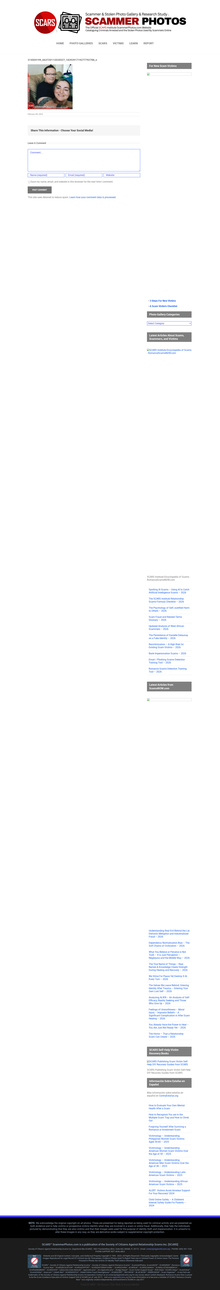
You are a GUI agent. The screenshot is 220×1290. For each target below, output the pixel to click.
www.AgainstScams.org (118, 1277)
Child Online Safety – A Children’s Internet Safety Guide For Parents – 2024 (167, 1202)
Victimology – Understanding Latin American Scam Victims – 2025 (167, 1174)
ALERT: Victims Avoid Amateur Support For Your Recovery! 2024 (169, 1192)
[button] (163, 43)
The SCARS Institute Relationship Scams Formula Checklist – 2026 (166, 600)
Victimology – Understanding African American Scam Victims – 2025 (168, 1183)
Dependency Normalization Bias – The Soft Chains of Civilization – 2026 (169, 944)
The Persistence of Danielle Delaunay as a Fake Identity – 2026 (168, 637)
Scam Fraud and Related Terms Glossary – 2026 (165, 618)
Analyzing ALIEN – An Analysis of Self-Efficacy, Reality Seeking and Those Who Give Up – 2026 (169, 1000)
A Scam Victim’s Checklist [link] (163, 306)
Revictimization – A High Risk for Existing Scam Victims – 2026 (166, 646)
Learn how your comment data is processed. (92, 197)
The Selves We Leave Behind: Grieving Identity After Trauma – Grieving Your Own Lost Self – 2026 (169, 988)
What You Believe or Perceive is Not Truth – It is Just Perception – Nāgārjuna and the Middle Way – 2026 (169, 955)
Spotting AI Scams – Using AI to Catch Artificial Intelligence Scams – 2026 (169, 591)
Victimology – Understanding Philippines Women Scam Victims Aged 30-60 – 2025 (166, 1138)
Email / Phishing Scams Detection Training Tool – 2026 (167, 661)
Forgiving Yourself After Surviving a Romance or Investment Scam (167, 1128)
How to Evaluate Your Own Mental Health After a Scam (167, 1107)
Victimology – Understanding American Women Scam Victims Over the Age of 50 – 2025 (168, 1151)
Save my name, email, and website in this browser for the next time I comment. (72, 181)
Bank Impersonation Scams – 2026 (167, 653)
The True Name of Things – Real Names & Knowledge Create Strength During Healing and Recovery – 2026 (168, 967)
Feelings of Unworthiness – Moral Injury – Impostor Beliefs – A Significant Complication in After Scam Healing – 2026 (169, 1014)
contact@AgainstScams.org (158, 1249)
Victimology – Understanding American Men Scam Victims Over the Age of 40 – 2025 (169, 1163)
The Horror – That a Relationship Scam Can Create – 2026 (166, 1035)
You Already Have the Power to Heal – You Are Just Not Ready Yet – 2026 (169, 1026)
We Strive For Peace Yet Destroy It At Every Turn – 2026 (168, 978)
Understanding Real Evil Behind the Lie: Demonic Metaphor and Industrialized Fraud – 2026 (169, 933)
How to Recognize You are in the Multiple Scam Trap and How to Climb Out (169, 1117)
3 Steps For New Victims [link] (163, 300)
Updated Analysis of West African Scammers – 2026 (166, 627)
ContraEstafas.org (168, 1095)
